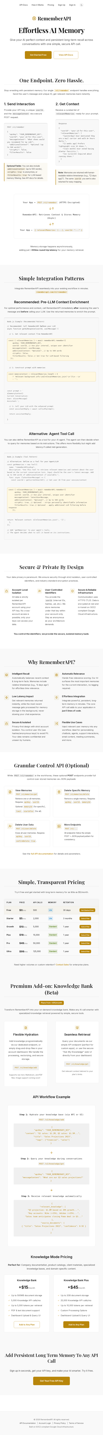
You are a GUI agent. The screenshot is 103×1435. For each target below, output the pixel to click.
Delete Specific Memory (77, 790)
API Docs (23, 5)
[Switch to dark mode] (82, 5)
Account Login (45, 1423)
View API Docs (66, 55)
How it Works (38, 5)
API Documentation (28, 1423)
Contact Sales (62, 964)
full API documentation (42, 853)
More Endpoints (72, 824)
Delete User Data (24, 824)
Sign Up (61, 5)
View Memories (23, 790)
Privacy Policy (60, 1423)
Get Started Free (38, 55)
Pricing (51, 5)
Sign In (72, 5)
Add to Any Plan (27, 1324)
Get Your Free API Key (51, 1380)
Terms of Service (76, 1423)
